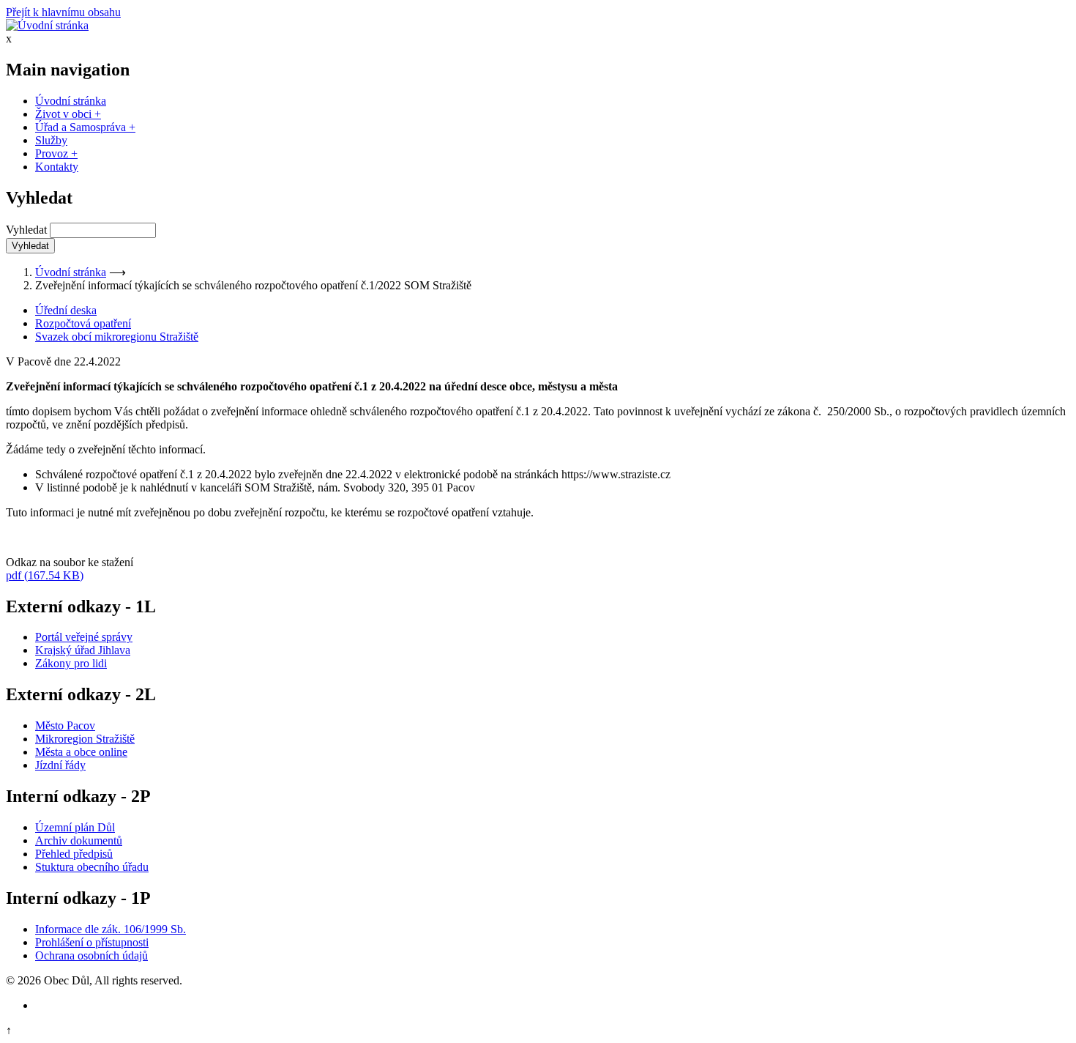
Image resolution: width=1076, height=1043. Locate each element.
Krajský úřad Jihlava (82, 650)
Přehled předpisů (74, 853)
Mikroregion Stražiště (85, 738)
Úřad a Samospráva (85, 127)
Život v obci (68, 114)
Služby (51, 140)
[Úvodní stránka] (47, 25)
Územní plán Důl (75, 827)
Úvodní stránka (70, 100)
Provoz (56, 153)
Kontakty (56, 166)
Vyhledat (26, 229)
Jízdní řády (60, 765)
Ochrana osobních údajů (91, 955)
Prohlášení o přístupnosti (92, 942)
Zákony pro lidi (71, 663)
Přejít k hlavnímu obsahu (63, 12)
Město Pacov (65, 725)
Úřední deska (66, 310)
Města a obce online (81, 752)
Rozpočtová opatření (83, 323)
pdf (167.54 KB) (44, 575)
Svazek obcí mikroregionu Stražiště (116, 336)
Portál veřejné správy (83, 637)
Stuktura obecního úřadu (92, 867)
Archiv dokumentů (78, 840)
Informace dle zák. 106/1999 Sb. (110, 929)
